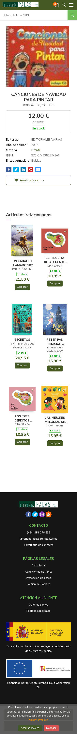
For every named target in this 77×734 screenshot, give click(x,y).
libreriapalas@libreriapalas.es (38, 539)
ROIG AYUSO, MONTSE (38, 105)
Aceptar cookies (30, 728)
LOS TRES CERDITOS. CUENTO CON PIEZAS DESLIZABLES (22, 418)
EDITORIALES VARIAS (46, 140)
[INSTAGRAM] (42, 514)
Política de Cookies (38, 584)
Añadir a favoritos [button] (31, 180)
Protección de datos (38, 578)
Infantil (35, 150)
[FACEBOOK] (28, 514)
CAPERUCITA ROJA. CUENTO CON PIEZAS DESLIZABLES (55, 260)
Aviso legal (39, 565)
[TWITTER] (35, 514)
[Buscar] (72, 15)
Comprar (22, 287)
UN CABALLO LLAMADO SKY (22, 263)
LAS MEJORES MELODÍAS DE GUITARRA (55, 420)
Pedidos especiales (38, 611)
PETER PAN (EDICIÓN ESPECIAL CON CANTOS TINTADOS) (55, 342)
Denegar (51, 728)
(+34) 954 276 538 (38, 532)
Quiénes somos (38, 605)
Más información (38, 720)
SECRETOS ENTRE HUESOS (22, 342)
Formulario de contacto (38, 545)
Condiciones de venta (38, 572)
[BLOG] (49, 514)
